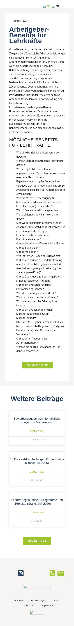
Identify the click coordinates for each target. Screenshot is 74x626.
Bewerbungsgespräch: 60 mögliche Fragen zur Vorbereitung (37, 420)
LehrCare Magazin (38, 600)
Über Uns (18, 600)
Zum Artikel (37, 431)
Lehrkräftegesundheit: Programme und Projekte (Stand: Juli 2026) (37, 501)
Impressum (47, 605)
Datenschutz (29, 605)
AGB (56, 600)
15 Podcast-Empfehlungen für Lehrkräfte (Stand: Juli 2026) (37, 461)
